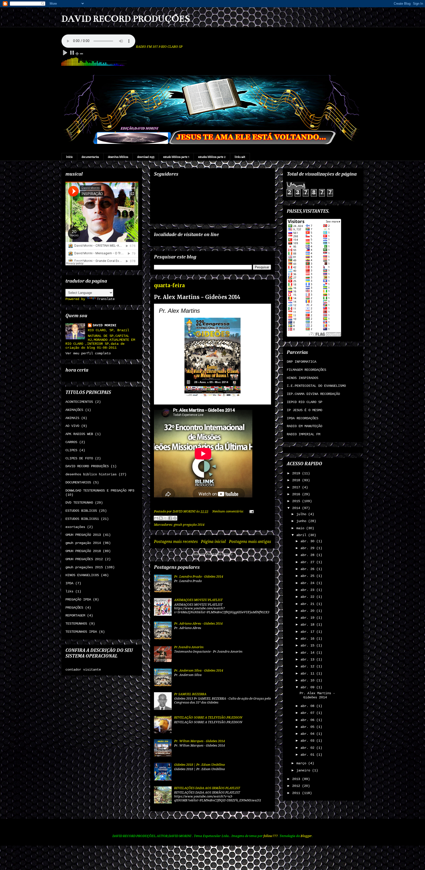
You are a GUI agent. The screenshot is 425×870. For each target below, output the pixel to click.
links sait (240, 157)
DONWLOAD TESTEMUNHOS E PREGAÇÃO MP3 (99, 491)
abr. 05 (308, 727)
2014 (297, 508)
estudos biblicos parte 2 (212, 157)
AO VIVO (72, 426)
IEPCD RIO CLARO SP (304, 402)
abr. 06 (308, 720)
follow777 (270, 836)
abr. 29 (308, 548)
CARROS (71, 442)
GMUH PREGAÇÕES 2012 (84, 559)
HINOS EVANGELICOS (82, 575)
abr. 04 (308, 734)
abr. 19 (308, 618)
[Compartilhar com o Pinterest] (174, 518)
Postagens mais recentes (176, 541)
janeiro (304, 770)
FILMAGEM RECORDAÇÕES (306, 370)
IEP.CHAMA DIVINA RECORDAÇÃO (313, 394)
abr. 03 (308, 741)
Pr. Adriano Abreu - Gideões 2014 (198, 623)
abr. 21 (308, 604)
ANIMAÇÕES (74, 410)
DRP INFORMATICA (301, 362)
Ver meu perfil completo (88, 353)
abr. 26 (308, 569)
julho (302, 514)
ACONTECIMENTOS (79, 402)
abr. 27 (308, 562)
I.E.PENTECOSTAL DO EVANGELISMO (316, 386)
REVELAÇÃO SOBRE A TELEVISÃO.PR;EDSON (208, 717)
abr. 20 (308, 611)
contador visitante (83, 670)
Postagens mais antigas (250, 541)
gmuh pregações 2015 (84, 567)
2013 (297, 779)
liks (69, 591)
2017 (297, 487)
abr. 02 (308, 748)
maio (301, 528)
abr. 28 (308, 555)
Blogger (306, 836)
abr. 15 (308, 645)
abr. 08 (308, 706)
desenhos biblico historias (91, 474)
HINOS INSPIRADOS (302, 378)
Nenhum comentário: (228, 511)
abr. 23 (308, 590)
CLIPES (71, 450)
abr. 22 (308, 597)
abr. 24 (308, 583)
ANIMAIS (72, 418)
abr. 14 (308, 653)
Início (69, 157)
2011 (297, 793)
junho (302, 521)
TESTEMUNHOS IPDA (81, 632)
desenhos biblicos (118, 157)
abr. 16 (308, 639)
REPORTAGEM (75, 615)
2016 (297, 494)
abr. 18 (308, 625)
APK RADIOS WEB (79, 434)
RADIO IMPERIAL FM (303, 434)
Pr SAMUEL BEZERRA (190, 694)
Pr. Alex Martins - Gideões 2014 (197, 297)
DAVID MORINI (104, 325)
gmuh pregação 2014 (189, 524)
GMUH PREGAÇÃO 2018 (83, 551)
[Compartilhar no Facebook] (170, 518)
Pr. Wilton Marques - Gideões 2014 (199, 741)
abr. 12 (308, 666)
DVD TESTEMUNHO (79, 503)
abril (302, 535)
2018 (297, 480)
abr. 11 (308, 673)
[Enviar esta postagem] (251, 511)
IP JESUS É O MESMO (304, 410)
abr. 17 (308, 632)
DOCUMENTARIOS (78, 482)
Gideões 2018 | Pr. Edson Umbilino (199, 764)
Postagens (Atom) (219, 554)
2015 (297, 501)
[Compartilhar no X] (165, 518)
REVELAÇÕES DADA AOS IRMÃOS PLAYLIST (207, 788)
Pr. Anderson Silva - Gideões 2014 (198, 670)
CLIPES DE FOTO (79, 458)
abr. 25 (308, 576)
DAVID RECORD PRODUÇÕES (125, 18)
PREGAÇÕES (74, 608)
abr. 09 (308, 687)
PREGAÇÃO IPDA (78, 599)
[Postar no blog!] (160, 518)
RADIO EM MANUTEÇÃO (304, 426)
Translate (106, 299)
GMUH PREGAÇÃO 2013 (83, 535)
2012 (297, 786)
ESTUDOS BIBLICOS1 (82, 519)
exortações (75, 527)
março (302, 763)
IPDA (69, 583)
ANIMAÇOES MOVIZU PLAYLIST (198, 600)
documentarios (90, 157)
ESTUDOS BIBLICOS (81, 511)
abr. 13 (308, 659)
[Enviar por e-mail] (156, 518)
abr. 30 (308, 541)
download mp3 (145, 157)
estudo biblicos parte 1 (176, 157)
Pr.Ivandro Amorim (189, 647)
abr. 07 (308, 713)
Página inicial (213, 541)
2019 (297, 473)
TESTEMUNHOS (76, 624)
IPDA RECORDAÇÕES (302, 418)
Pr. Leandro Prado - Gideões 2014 (198, 576)
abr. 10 (308, 680)
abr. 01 (308, 755)
